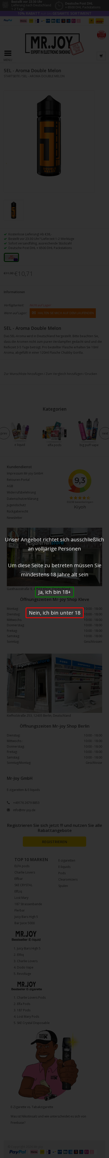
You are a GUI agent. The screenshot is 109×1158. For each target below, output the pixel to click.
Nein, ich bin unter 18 (54, 612)
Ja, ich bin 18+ (54, 592)
